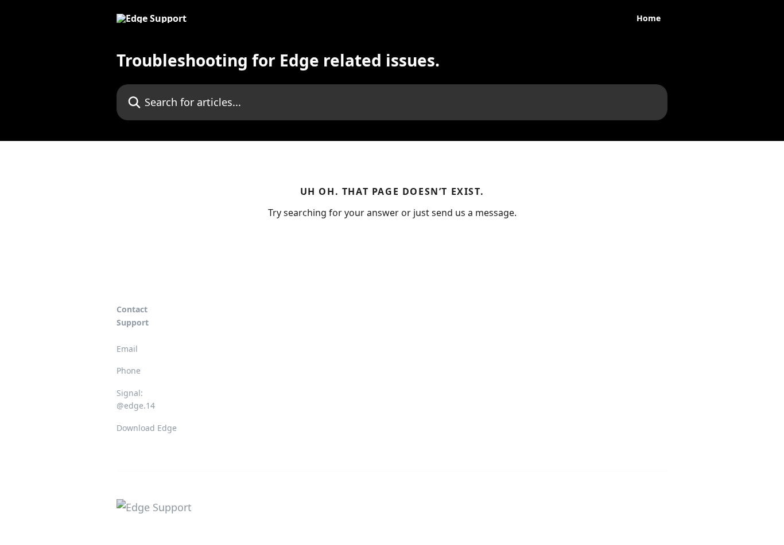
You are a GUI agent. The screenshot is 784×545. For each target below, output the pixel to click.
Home (648, 18)
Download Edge (147, 427)
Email (127, 348)
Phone (129, 370)
